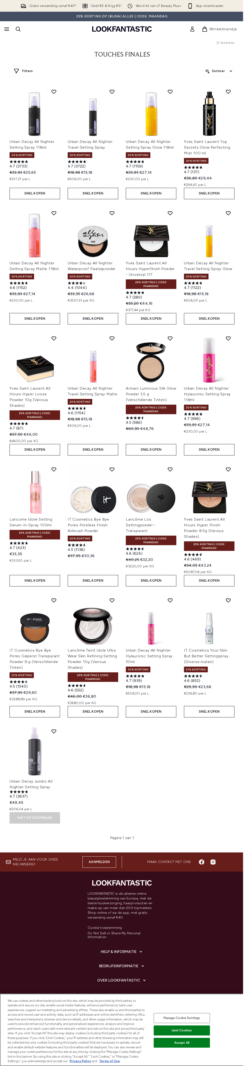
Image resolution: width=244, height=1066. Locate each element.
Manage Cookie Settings (181, 1018)
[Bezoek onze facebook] (201, 862)
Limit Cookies (182, 1030)
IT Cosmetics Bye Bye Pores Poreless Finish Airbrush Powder (88, 525)
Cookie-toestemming (105, 928)
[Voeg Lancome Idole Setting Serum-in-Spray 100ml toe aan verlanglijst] (54, 469)
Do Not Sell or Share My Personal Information (114, 935)
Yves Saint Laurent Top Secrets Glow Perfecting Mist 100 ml (207, 147)
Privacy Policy (80, 1061)
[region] (122, 1030)
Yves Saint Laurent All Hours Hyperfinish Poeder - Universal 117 (150, 269)
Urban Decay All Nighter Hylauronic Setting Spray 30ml (149, 656)
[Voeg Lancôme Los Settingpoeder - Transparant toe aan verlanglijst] (170, 469)
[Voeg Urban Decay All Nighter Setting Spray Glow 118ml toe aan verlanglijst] (170, 91)
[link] (192, 29)
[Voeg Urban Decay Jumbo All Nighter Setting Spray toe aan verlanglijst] (54, 731)
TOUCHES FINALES (122, 55)
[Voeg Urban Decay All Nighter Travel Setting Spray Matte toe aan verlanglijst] (112, 338)
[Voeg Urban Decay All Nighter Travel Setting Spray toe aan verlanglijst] (112, 91)
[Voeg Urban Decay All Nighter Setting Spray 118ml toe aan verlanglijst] (54, 91)
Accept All (181, 1043)
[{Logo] (122, 29)
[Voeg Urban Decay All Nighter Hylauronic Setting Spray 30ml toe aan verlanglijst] (170, 600)
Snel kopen (35, 193)
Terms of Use (109, 1061)
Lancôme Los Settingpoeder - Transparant (141, 525)
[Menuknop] (6, 29)
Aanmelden (99, 862)
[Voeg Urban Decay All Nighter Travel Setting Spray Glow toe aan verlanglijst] (228, 213)
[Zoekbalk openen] (18, 29)
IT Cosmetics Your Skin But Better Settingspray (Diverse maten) (206, 656)
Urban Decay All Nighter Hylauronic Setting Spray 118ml (207, 394)
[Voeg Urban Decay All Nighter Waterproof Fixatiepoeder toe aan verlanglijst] (112, 213)
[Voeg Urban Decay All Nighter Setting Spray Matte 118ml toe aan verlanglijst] (54, 213)
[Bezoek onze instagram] (213, 862)
